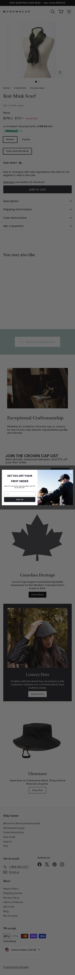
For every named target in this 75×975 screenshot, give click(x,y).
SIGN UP (19, 499)
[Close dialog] (70, 472)
